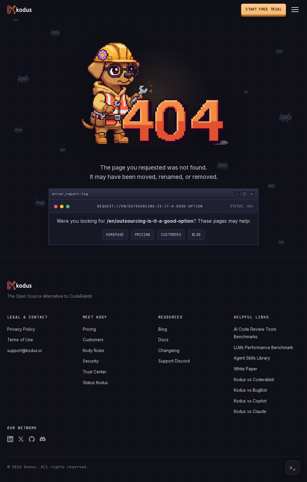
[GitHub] (32, 439)
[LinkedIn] (10, 439)
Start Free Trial (264, 9)
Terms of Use (20, 339)
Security (91, 361)
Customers (171, 234)
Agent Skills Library (252, 358)
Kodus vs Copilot (250, 401)
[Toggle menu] (295, 9)
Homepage (115, 234)
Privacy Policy (21, 329)
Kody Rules (93, 350)
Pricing (143, 234)
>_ (293, 468)
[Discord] (43, 439)
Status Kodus (95, 382)
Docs (163, 339)
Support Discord (174, 361)
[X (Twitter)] (21, 439)
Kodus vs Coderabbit (254, 379)
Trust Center (94, 371)
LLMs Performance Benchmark (263, 347)
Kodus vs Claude (250, 411)
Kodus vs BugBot (250, 390)
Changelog (168, 350)
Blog (196, 234)
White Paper (245, 368)
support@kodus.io (24, 350)
